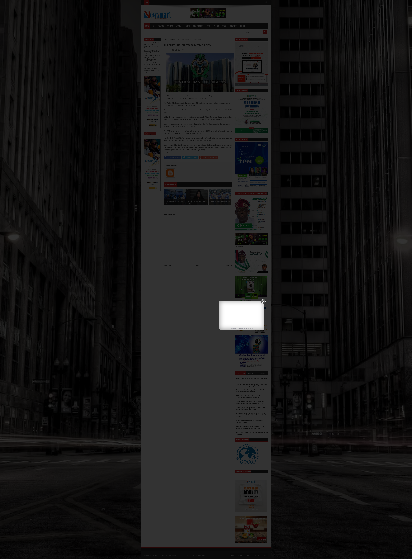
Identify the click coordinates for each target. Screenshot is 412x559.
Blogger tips (240, 328)
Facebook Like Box (248, 328)
